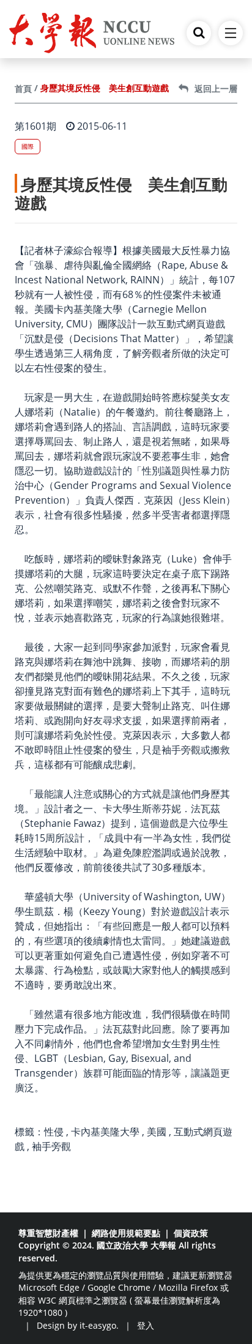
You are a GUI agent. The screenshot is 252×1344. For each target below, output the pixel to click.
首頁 (23, 88)
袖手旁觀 (51, 1146)
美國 (156, 1131)
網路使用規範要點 (126, 1233)
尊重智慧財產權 (48, 1233)
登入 (145, 1325)
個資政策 (191, 1233)
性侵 (54, 1131)
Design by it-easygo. (78, 1325)
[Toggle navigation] (230, 33)
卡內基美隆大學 (105, 1131)
